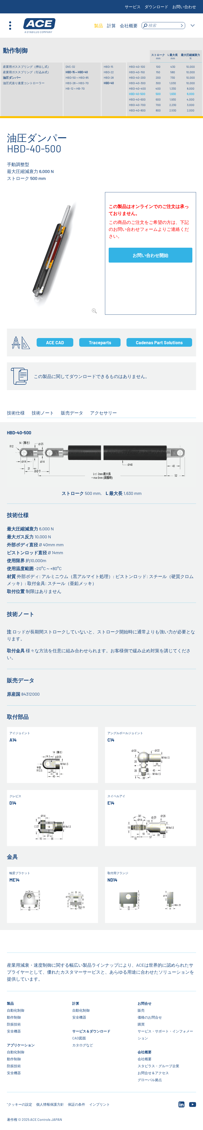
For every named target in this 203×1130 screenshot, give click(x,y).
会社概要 (145, 1052)
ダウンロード (156, 6)
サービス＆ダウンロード (91, 1031)
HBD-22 (109, 72)
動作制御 (14, 1017)
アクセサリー (103, 412)
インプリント (99, 1104)
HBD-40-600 (137, 99)
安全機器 (14, 1031)
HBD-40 (109, 83)
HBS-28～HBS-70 (77, 83)
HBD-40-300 (137, 83)
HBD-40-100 (137, 66)
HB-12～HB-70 (75, 88)
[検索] (181, 25)
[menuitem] (98, 25)
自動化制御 (15, 1010)
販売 (141, 1010)
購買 (141, 1024)
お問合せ (145, 1003)
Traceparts (100, 342)
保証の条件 (76, 1104)
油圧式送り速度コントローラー (24, 83)
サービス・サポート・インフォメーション (165, 1034)
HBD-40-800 (137, 110)
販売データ (72, 412)
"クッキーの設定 (19, 1104)
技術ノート (43, 412)
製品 (10, 1003)
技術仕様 (16, 412)
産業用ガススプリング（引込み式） (27, 72)
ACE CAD (55, 342)
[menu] (116, 25)
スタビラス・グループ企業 (158, 1066)
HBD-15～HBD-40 (77, 72)
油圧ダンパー (12, 77)
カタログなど (82, 1045)
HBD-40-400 (137, 88)
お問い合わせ (184, 6)
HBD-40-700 (137, 104)
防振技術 (14, 1024)
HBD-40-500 (137, 94)
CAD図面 (79, 1038)
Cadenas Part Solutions (159, 342)
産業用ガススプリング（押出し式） (27, 66)
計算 (75, 1003)
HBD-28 (109, 77)
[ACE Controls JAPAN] (39, 25)
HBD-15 (108, 66)
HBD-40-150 (137, 72)
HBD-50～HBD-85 (77, 77)
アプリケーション (21, 1045)
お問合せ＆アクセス (153, 1073)
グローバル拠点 (150, 1080)
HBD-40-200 (137, 77)
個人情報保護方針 (50, 1104)
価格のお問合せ (150, 1017)
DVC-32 (70, 66)
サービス (133, 6)
